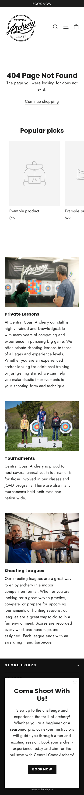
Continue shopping (42, 101)
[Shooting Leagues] (42, 538)
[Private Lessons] (42, 282)
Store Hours (20, 665)
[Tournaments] (42, 426)
